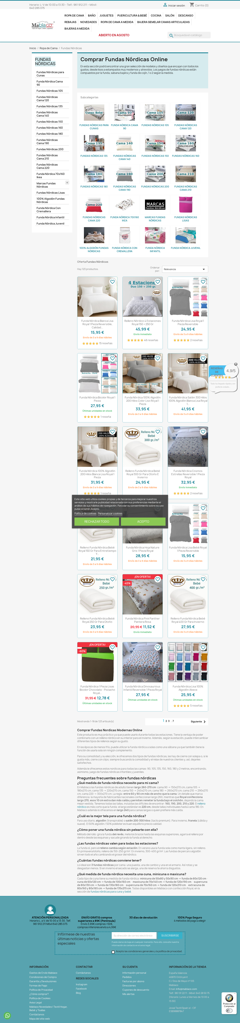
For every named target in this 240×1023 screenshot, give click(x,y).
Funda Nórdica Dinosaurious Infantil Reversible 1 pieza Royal (142, 688)
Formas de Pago (38, 985)
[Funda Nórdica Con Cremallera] (125, 235)
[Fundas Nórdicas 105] (155, 112)
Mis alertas (128, 994)
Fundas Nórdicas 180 (50, 134)
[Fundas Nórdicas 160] (186, 143)
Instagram (81, 984)
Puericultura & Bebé (132, 15)
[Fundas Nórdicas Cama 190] (125, 174)
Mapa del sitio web (39, 1018)
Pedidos (127, 977)
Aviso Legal (35, 1002)
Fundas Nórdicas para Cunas (50, 73)
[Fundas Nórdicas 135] (94, 143)
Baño (92, 15)
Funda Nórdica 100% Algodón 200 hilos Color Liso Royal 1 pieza (143, 401)
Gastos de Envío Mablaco (43, 972)
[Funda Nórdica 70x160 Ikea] (125, 204)
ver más (227, 390)
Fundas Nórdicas (45, 61)
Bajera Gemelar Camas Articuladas (163, 22)
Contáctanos (36, 1014)
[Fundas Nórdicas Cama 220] (94, 204)
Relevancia (185, 269)
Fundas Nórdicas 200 (50, 149)
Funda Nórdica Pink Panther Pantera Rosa (142, 620)
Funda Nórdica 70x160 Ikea (51, 175)
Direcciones (129, 985)
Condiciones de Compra (42, 977)
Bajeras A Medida (76, 28)
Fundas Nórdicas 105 (50, 91)
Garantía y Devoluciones (42, 981)
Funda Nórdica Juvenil (50, 223)
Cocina (156, 15)
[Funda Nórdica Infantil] (155, 235)
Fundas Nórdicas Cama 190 (47, 141)
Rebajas (70, 22)
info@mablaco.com (186, 989)
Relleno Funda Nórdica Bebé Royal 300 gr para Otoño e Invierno (142, 474)
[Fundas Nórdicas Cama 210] (186, 174)
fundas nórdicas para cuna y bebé (111, 891)
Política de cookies (85, 513)
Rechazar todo (96, 521)
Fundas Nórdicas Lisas (51, 192)
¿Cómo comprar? (39, 994)
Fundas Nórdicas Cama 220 (47, 166)
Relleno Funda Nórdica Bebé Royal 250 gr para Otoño (97, 620)
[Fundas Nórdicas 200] (155, 174)
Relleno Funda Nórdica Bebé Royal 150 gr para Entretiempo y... (97, 551)
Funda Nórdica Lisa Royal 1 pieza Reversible (188, 322)
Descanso (185, 15)
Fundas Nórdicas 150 (50, 121)
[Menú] (235, 994)
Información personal (134, 972)
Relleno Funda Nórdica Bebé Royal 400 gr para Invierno (188, 620)
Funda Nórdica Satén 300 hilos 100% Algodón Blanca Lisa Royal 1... (188, 401)
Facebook (81, 988)
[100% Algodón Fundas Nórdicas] (94, 235)
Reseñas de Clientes (217, 372)
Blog (78, 992)
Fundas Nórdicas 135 (50, 106)
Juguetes (106, 15)
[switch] (229, 1011)
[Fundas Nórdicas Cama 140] (125, 143)
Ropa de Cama (74, 15)
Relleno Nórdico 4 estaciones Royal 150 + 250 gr (142, 322)
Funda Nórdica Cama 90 (50, 83)
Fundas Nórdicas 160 (50, 127)
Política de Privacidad (41, 989)
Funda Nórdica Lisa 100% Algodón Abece (188, 688)
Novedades (88, 22)
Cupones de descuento (135, 989)
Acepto (143, 521)
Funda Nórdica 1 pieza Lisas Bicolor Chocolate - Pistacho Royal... (97, 690)
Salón (169, 15)
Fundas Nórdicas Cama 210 (47, 156)
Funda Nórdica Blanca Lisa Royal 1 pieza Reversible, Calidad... (97, 324)
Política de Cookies (39, 998)
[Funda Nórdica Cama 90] (125, 112)
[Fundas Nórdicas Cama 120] (186, 112)
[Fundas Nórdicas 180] (94, 174)
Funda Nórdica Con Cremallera (49, 209)
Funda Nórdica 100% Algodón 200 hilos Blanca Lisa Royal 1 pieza (97, 474)
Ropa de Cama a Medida (117, 22)
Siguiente (199, 721)
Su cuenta (130, 967)
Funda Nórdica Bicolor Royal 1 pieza (97, 399)
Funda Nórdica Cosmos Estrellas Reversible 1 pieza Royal (188, 474)
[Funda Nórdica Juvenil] (186, 235)
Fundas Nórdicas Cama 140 (47, 114)
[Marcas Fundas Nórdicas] (155, 204)
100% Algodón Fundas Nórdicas (51, 200)
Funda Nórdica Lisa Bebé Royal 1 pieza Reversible (188, 549)
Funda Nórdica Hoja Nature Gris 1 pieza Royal (142, 549)
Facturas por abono (133, 981)
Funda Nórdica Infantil (50, 217)
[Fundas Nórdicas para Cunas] (94, 112)
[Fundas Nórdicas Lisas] (186, 204)
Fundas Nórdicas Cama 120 (47, 98)
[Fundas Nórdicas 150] (155, 143)
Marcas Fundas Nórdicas (46, 185)
